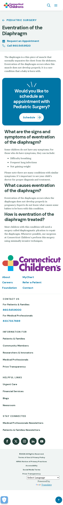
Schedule (29, 117)
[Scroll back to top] (58, 500)
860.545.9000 (12, 310)
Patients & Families (14, 338)
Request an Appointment (23, 41)
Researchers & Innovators (18, 352)
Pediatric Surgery (22, 20)
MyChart (28, 277)
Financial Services (13, 391)
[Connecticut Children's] (13, 5)
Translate (46, 484)
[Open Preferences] (4, 500)
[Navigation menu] (55, 5)
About (6, 277)
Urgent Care (10, 384)
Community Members (16, 345)
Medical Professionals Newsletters (23, 422)
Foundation (9, 288)
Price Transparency (14, 366)
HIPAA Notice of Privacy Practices (31, 461)
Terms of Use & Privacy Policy (31, 457)
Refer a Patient (32, 282)
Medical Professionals (15, 359)
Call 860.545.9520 (19, 45)
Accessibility (31, 465)
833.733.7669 (11, 321)
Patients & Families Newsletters (21, 429)
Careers (7, 282)
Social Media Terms (31, 470)
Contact (28, 288)
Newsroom (9, 405)
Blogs (6, 398)
